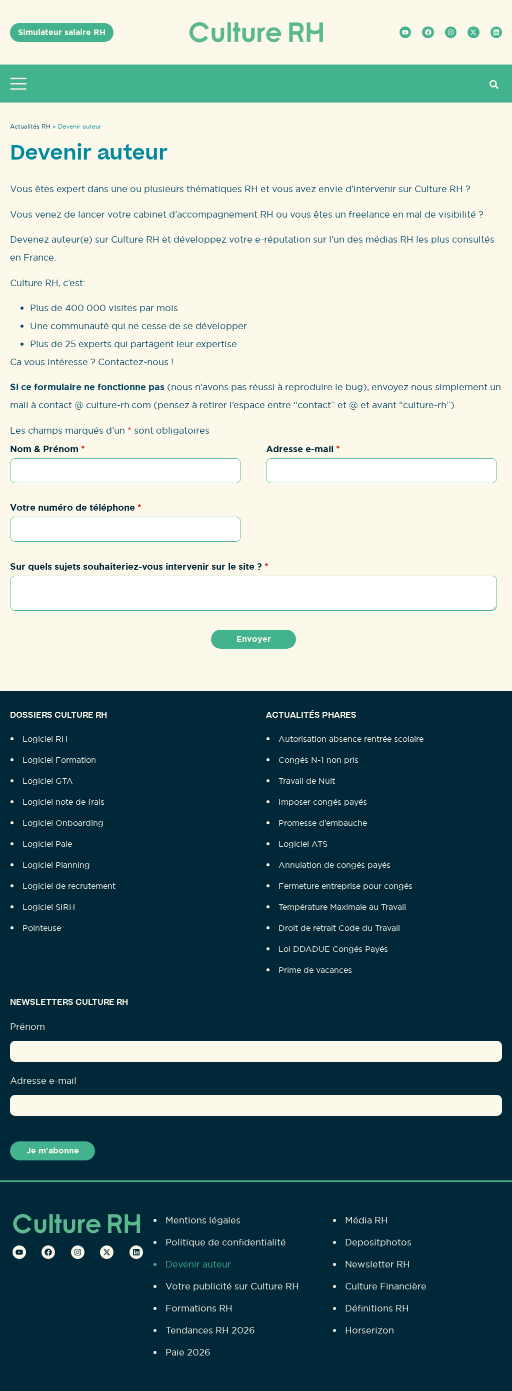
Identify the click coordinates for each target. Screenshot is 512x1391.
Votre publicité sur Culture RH (232, 1286)
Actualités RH (30, 126)
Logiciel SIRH (48, 907)
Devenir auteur (198, 1264)
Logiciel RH (45, 739)
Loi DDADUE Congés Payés (333, 949)
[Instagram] (450, 32)
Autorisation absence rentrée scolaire (351, 739)
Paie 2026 (188, 1352)
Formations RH (199, 1308)
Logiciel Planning (56, 865)
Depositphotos (378, 1242)
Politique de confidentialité (226, 1242)
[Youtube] (405, 32)
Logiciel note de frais (63, 802)
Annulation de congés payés (334, 865)
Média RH (366, 1220)
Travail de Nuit (306, 781)
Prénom (27, 1026)
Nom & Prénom (47, 449)
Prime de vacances (315, 970)
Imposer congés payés (322, 802)
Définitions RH (377, 1308)
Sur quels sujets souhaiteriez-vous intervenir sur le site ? (139, 567)
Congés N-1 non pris (318, 760)
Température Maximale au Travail (342, 907)
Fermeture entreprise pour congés (345, 886)
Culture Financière (385, 1286)
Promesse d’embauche (322, 823)
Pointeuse (41, 928)
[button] (494, 84)
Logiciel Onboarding (63, 823)
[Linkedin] (496, 32)
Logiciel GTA (47, 781)
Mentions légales (203, 1220)
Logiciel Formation (59, 760)
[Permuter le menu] (20, 84)
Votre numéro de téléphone (76, 508)
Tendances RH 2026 (210, 1330)
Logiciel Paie (47, 844)
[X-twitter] (473, 32)
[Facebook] (428, 32)
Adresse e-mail (303, 449)
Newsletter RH (377, 1264)
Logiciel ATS (303, 844)
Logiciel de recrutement (69, 886)
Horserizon (369, 1330)
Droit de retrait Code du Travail (339, 928)
